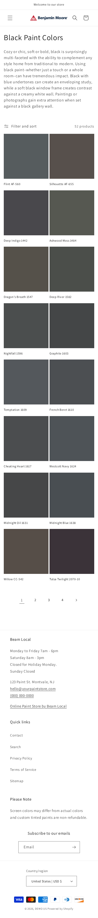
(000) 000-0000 (22, 695)
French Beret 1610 (62, 410)
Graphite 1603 (59, 353)
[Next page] (76, 600)
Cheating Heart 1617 (17, 466)
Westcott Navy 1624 (63, 466)
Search (15, 747)
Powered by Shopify (60, 908)
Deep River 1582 (61, 297)
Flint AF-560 (12, 184)
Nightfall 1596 (13, 353)
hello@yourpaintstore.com (33, 688)
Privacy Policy (21, 758)
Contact (16, 735)
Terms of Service (23, 769)
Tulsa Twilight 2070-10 (65, 579)
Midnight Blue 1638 (63, 523)
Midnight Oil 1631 (16, 523)
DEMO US (41, 908)
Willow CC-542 (14, 579)
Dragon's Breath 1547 (18, 297)
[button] (10, 17)
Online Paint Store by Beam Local (38, 706)
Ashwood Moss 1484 (63, 240)
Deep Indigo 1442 (16, 240)
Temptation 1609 (15, 410)
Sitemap (16, 781)
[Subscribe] (74, 847)
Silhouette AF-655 (62, 184)
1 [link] (22, 600)
